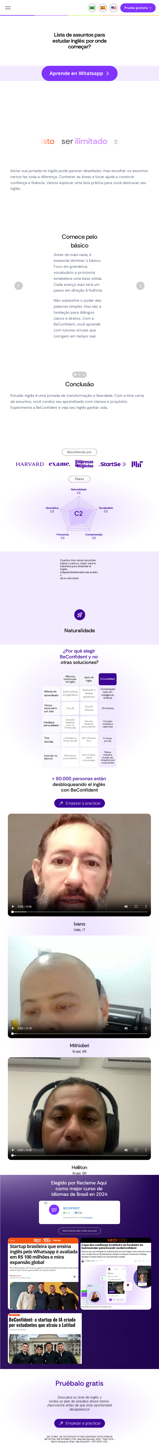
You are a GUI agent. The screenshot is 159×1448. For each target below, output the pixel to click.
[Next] (140, 286)
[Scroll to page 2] (79, 375)
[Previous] (18, 286)
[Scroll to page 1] (74, 375)
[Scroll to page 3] (84, 375)
